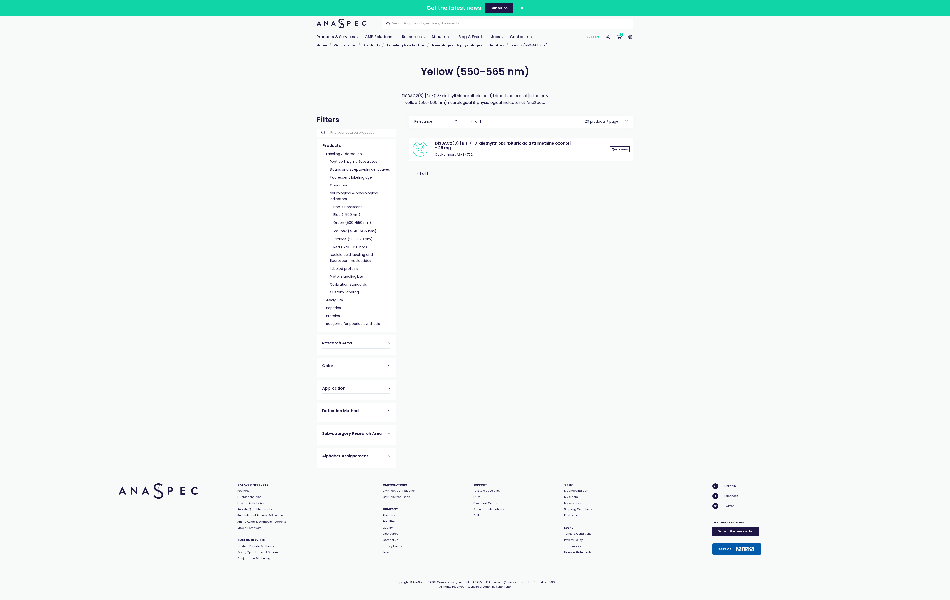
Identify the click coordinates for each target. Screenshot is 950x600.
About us (440, 36)
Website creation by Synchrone (489, 587)
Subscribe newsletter (736, 531)
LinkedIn (730, 486)
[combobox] (436, 120)
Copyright (402, 582)
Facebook (731, 496)
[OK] (387, 24)
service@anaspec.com (509, 582)
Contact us (521, 36)
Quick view (620, 149)
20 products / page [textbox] (601, 121)
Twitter (729, 506)
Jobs (496, 36)
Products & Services (336, 36)
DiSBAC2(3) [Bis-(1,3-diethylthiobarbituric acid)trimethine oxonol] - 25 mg (503, 145)
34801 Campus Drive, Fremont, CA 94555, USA (459, 582)
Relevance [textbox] (423, 121)
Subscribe (499, 8)
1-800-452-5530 (543, 582)
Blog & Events (471, 36)
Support (592, 37)
